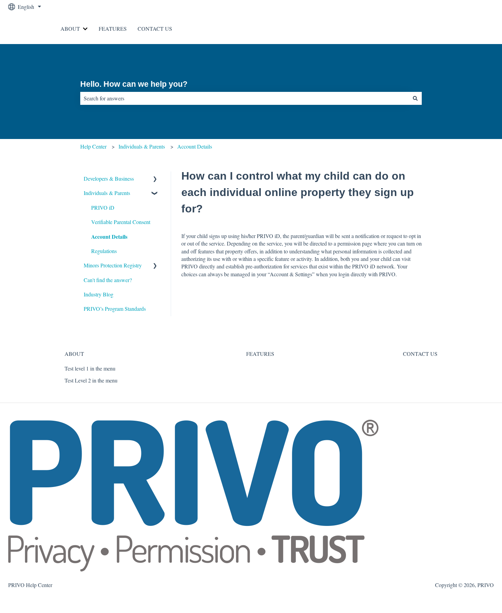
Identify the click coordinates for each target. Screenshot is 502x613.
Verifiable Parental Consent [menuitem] (120, 221)
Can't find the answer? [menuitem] (108, 279)
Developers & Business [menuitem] (109, 178)
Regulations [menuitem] (104, 250)
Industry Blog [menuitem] (98, 294)
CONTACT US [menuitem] (420, 353)
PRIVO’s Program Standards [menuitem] (115, 308)
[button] (155, 179)
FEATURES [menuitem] (260, 353)
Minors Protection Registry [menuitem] (113, 265)
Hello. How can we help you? (133, 84)
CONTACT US (155, 28)
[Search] (415, 98)
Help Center (93, 146)
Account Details (194, 146)
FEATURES (113, 28)
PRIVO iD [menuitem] (102, 207)
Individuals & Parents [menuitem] (107, 192)
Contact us (475, 28)
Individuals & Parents (141, 146)
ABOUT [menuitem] (74, 353)
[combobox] (244, 98)
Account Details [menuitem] (109, 236)
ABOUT (70, 28)
